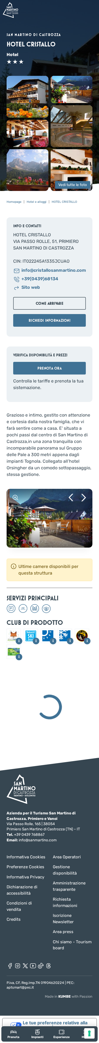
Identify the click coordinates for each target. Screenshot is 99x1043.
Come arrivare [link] (49, 303)
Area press (63, 931)
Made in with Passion (68, 996)
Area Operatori (67, 857)
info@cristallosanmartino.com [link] (53, 270)
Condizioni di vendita (19, 906)
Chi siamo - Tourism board (72, 945)
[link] (13, 1033)
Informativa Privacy (25, 877)
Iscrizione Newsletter (63, 918)
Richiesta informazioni (65, 902)
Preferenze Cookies (25, 866)
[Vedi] (15, 497)
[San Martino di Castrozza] (10, 10)
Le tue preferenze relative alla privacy (55, 1025)
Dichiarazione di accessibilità (22, 890)
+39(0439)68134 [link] (39, 279)
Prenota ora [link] (49, 368)
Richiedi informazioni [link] (49, 320)
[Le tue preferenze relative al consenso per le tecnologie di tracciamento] (89, 1033)
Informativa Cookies (26, 857)
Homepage (14, 202)
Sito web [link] (30, 287)
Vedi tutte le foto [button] (72, 185)
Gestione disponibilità (65, 870)
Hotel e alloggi (36, 202)
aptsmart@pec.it (20, 987)
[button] (27, 97)
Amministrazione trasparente (69, 886)
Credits (14, 919)
